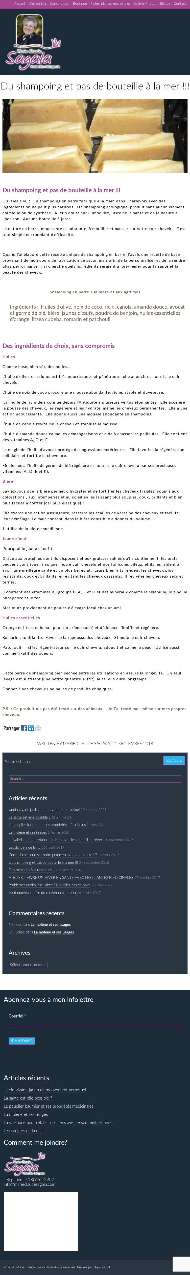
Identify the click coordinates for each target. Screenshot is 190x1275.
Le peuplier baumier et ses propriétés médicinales (47, 825)
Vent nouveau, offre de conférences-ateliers (43, 893)
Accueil (19, 3)
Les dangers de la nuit (26, 847)
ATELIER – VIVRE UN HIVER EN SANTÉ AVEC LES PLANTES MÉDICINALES (71, 878)
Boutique (80, 3)
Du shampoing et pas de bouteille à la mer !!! (43, 862)
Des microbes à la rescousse (30, 870)
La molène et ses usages (28, 832)
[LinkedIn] (48, 759)
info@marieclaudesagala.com (29, 1185)
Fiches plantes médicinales (110, 3)
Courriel (17, 1016)
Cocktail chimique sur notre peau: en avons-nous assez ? (53, 855)
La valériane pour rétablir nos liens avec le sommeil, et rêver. (56, 840)
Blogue (165, 3)
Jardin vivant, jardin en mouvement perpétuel (44, 810)
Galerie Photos (145, 3)
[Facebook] (38, 759)
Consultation (59, 3)
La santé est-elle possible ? (29, 817)
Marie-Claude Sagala (86, 744)
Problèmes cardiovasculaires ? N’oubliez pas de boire (50, 885)
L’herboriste (37, 3)
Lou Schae (17, 932)
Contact (180, 3)
